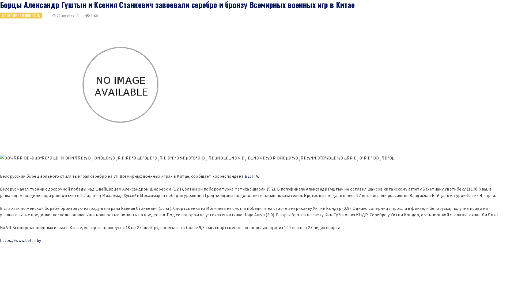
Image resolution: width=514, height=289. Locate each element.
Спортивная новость (21, 15)
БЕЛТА (251, 176)
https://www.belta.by (20, 240)
